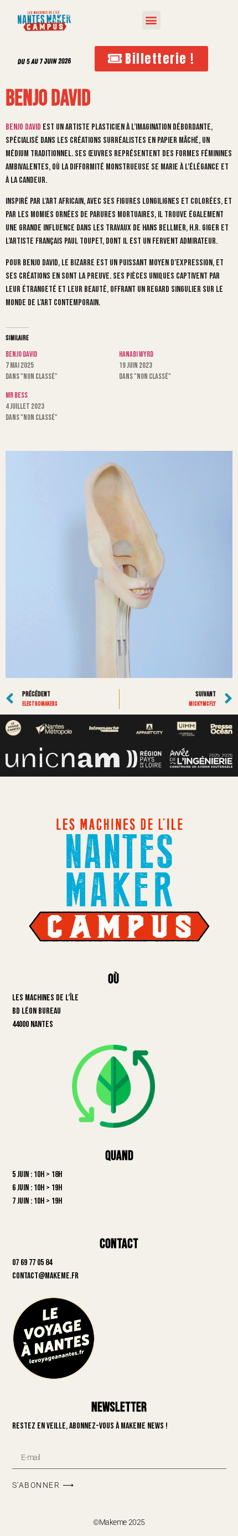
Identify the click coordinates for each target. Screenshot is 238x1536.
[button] (151, 20)
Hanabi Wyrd (136, 354)
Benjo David (23, 127)
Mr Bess (17, 395)
